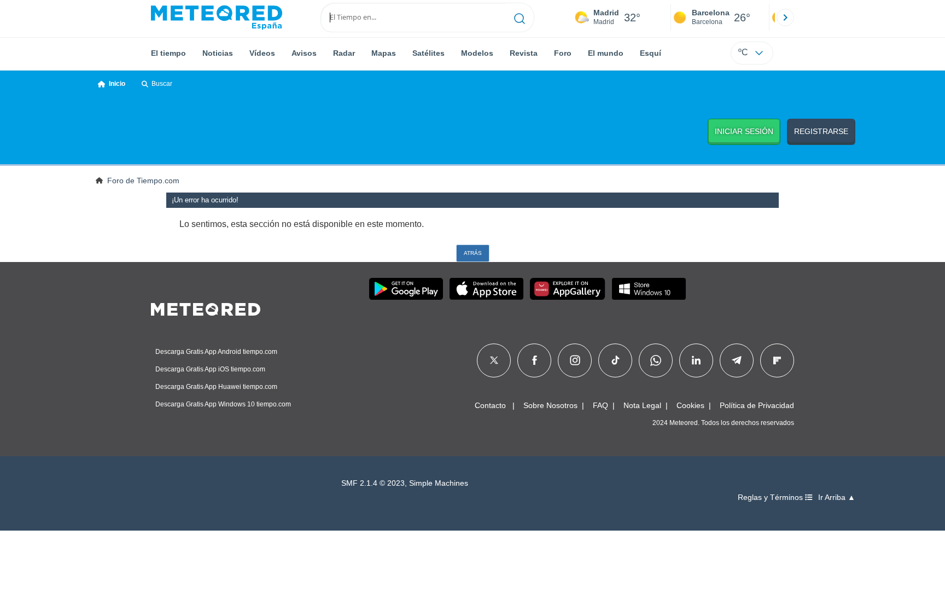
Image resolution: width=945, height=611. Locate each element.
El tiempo (168, 53)
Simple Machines (438, 483)
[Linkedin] (696, 360)
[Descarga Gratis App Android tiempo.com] (406, 289)
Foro (562, 53)
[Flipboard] (777, 360)
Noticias (217, 53)
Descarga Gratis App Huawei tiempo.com (216, 387)
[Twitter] (494, 360)
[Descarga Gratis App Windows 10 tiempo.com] (649, 289)
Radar (344, 53)
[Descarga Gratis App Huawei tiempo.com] (567, 289)
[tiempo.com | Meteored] (205, 307)
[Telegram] (736, 360)
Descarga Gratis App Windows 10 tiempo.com (223, 404)
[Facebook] (534, 360)
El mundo (605, 53)
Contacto (490, 405)
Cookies (690, 405)
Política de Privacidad (757, 405)
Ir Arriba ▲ (836, 497)
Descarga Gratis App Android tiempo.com (216, 352)
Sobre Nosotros (550, 405)
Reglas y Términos (771, 497)
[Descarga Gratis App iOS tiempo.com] (486, 289)
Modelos (477, 53)
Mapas (383, 53)
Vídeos (262, 53)
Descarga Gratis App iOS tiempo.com (210, 369)
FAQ (600, 405)
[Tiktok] (615, 360)
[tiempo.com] (216, 17)
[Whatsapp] (655, 360)
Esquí (650, 53)
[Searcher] (519, 17)
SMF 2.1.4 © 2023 (373, 483)
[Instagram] (575, 360)
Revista (524, 53)
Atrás (473, 253)
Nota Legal (642, 405)
